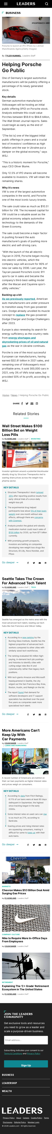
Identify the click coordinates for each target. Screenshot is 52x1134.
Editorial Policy (20, 1122)
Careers (26, 1118)
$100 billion (14, 532)
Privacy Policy (33, 1053)
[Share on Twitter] (27, 404)
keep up (31, 832)
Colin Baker (10, 743)
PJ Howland (10, 439)
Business (13, 13)
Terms (46, 1118)
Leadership (9, 1083)
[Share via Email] (31, 404)
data (23, 796)
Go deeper (8, 562)
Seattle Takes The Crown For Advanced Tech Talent (24, 581)
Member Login (33, 1122)
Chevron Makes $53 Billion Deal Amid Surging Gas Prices (25, 892)
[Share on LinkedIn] (36, 404)
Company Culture (11, 934)
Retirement (7, 982)
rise (45, 814)
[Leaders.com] (26, 3)
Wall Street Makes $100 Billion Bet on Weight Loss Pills (22, 430)
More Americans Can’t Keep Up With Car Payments (21, 734)
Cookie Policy (36, 1118)
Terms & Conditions (13, 1053)
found (21, 692)
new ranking (28, 637)
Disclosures (7, 1122)
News (14, 395)
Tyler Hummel (13, 55)
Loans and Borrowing (15, 745)
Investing (35, 439)
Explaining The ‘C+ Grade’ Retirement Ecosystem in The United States (25, 988)
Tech (33, 587)
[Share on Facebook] (22, 404)
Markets (6, 886)
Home (5, 395)
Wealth (7, 1091)
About (18, 1118)
